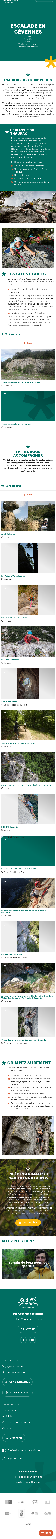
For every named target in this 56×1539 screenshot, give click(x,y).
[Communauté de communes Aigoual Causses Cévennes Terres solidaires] (21, 1502)
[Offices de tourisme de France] (34, 1514)
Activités (7, 1416)
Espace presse (15, 1458)
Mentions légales (28, 1471)
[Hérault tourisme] (28, 1524)
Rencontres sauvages (14, 1372)
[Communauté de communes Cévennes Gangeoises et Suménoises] (8, 1502)
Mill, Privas (34, 1482)
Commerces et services (16, 1422)
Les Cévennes (10, 1360)
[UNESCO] (47, 1502)
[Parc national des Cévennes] (8, 1514)
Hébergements (11, 1404)
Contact (30, 1328)
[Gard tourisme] (47, 1513)
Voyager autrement (13, 1366)
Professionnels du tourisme (24, 1450)
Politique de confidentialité (28, 1477)
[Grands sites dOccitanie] (21, 1514)
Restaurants (9, 1410)
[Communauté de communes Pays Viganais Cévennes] (34, 1502)
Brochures (16, 1437)
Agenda (7, 1428)
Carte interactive (19, 1382)
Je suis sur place (19, 1392)
